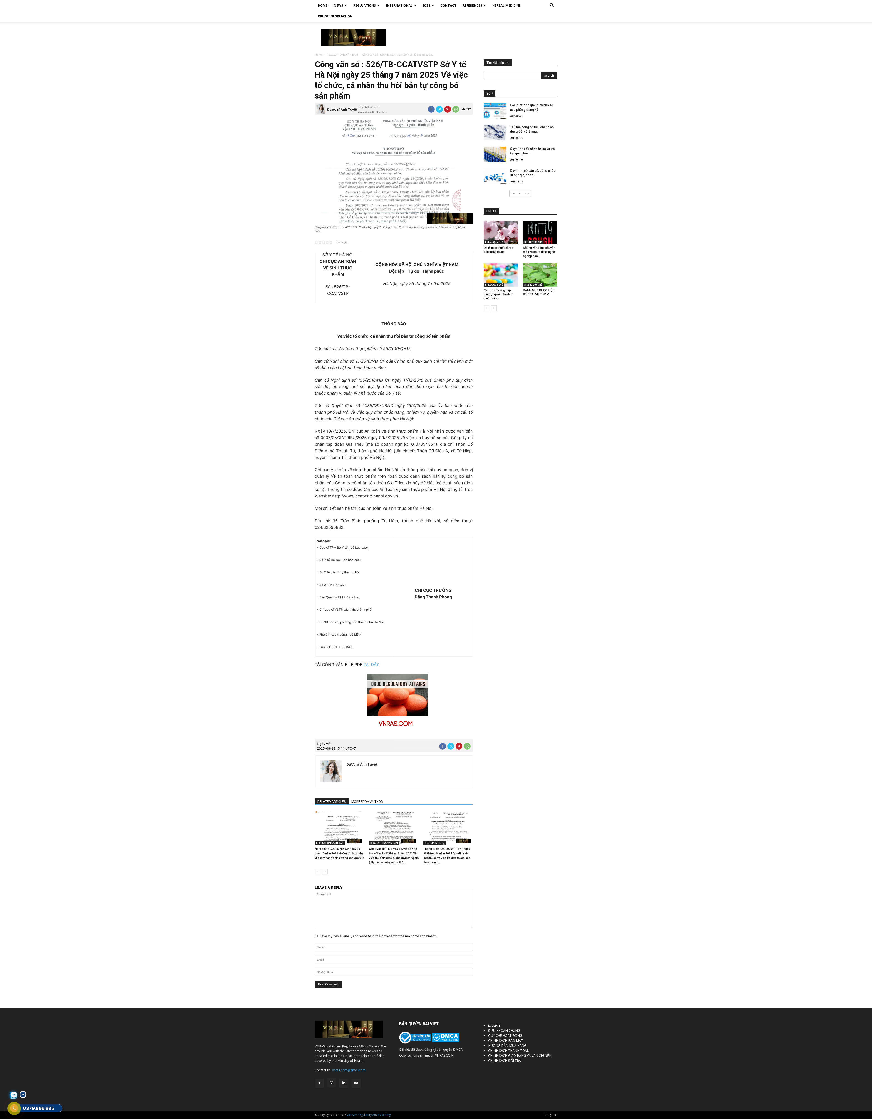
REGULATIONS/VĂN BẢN (342, 55)
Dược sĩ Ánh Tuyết (342, 109)
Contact (448, 5)
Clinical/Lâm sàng (435, 843)
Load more (519, 193)
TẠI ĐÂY (371, 664)
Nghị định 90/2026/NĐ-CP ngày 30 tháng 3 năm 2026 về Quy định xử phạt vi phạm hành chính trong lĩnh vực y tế (339, 853)
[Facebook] (431, 109)
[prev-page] (317, 871)
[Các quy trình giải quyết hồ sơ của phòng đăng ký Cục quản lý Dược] (495, 111)
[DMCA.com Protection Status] (445, 1040)
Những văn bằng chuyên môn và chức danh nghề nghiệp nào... (539, 252)
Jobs (426, 5)
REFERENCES (472, 5)
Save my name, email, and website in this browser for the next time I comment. (378, 936)
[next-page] (325, 871)
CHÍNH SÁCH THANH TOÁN (508, 1050)
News (338, 5)
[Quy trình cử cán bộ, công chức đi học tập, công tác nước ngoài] (495, 176)
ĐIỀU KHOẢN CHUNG (504, 1030)
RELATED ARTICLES (331, 801)
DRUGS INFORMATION (335, 16)
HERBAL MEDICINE (506, 5)
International (399, 5)
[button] (551, 6)
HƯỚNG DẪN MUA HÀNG (507, 1045)
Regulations (364, 5)
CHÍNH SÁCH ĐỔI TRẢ (504, 1060)
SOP (489, 93)
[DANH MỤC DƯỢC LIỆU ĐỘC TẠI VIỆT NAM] (540, 275)
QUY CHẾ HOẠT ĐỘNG (505, 1035)
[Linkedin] (343, 1083)
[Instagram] (331, 1082)
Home (322, 5)
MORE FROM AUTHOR (367, 801)
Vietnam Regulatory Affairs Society (369, 1115)
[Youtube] (356, 1083)
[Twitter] (439, 109)
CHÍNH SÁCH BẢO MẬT (505, 1040)
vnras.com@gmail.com (349, 1070)
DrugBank (551, 1115)
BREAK (491, 211)
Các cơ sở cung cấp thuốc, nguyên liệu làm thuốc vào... (498, 294)
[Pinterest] (447, 109)
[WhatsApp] (455, 109)
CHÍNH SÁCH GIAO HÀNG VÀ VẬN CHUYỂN (520, 1055)
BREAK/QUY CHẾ (494, 242)
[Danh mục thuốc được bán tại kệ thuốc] (501, 232)
